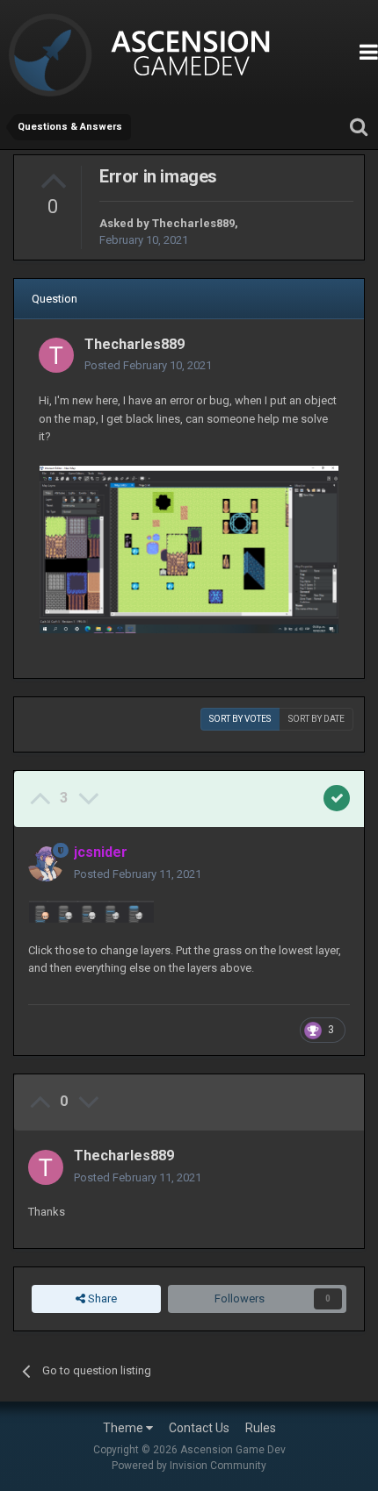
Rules (260, 1428)
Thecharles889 (193, 223)
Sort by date (316, 719)
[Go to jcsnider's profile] (45, 863)
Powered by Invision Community (189, 1465)
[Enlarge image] (189, 548)
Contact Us (199, 1428)
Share (101, 1298)
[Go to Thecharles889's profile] (56, 355)
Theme (124, 1428)
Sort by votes (240, 719)
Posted (148, 365)
